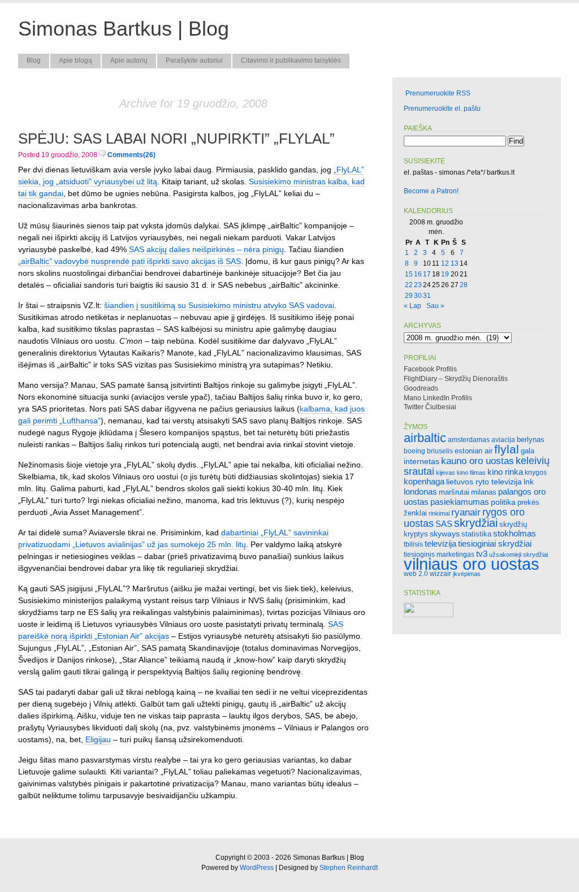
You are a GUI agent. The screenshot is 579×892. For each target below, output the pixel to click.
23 (418, 285)
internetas (421, 461)
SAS (443, 524)
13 (455, 263)
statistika (476, 534)
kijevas (445, 472)
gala (527, 451)
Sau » (435, 306)
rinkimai (439, 513)
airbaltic (425, 438)
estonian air (473, 451)
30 (418, 296)
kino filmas (471, 472)
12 (445, 263)
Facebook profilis (430, 369)
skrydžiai (476, 522)
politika (503, 501)
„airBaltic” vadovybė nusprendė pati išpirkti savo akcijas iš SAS (129, 261)
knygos (536, 472)
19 (445, 274)
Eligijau (98, 739)
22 (409, 285)
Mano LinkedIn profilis (438, 398)
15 (409, 274)
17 (427, 274)
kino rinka (505, 472)
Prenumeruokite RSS (437, 93)
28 (464, 285)
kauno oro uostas (477, 461)
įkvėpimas (467, 573)
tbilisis (413, 544)
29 (409, 296)
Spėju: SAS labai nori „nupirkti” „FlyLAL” (176, 138)
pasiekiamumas (459, 501)
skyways (445, 533)
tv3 (481, 553)
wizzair (440, 573)
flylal (506, 449)
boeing (414, 450)
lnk (529, 481)
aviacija (503, 439)
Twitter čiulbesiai (430, 407)
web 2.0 (416, 573)
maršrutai (454, 492)
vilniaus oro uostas (471, 564)
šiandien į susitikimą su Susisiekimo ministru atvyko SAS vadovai (219, 305)
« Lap (412, 306)
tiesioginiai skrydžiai (495, 543)
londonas (420, 491)
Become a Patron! (431, 191)
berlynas (531, 440)
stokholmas (514, 533)
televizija (440, 543)
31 (427, 296)
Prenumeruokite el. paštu (442, 108)
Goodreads (421, 388)
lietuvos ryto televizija (484, 481)
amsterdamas (469, 439)
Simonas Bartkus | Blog (123, 28)
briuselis (440, 450)
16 (418, 274)
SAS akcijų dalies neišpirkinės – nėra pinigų (205, 249)
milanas (483, 492)
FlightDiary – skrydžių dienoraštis (456, 379)
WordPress (257, 868)
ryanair (466, 512)
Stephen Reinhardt (348, 868)
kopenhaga (424, 481)
